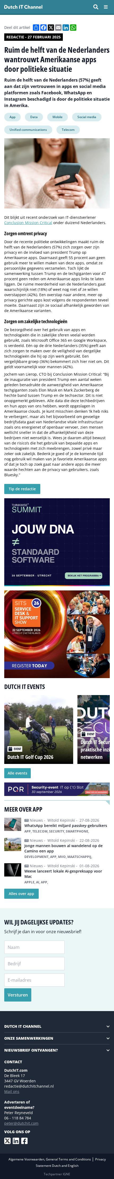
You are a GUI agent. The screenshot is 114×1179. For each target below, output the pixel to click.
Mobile (57, 117)
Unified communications (28, 129)
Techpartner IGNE (57, 1174)
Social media (86, 117)
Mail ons (11, 1091)
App (12, 117)
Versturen (18, 995)
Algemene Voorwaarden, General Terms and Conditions (50, 1159)
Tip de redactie (22, 488)
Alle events (17, 773)
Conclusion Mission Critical (28, 222)
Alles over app (21, 893)
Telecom (68, 129)
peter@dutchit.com (21, 1123)
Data (34, 117)
